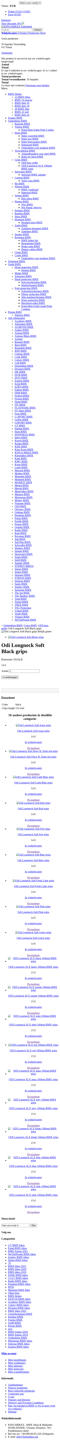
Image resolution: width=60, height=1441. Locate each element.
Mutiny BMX (22, 500)
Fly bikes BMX (23, 410)
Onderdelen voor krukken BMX (38, 147)
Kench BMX (21, 440)
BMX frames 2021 (18, 1251)
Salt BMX (20, 539)
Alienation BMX (23, 324)
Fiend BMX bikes (17, 1248)
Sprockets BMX (23, 171)
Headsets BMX (23, 219)
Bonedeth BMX (23, 348)
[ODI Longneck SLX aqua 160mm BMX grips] (33, 1073)
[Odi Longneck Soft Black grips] (26, 637)
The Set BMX (22, 593)
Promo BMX (15, 312)
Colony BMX (22, 360)
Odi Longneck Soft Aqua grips (33, 730)
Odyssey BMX (23, 509)
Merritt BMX (22, 488)
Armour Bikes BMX (25, 336)
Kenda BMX (21, 443)
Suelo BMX (21, 584)
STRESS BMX (23, 578)
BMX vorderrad (29, 189)
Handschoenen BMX (32, 285)
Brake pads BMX (30, 246)
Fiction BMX (22, 398)
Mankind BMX (23, 479)
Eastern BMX (22, 380)
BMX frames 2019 (18, 1334)
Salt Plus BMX (23, 542)
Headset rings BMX (31, 222)
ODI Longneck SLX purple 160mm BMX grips (33, 995)
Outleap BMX (22, 512)
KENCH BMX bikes (19, 1299)
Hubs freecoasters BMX (34, 141)
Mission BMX (22, 494)
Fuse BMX (20, 413)
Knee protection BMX (33, 300)
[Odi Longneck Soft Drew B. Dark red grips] (33, 751)
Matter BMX (21, 273)
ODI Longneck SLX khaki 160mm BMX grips (33, 1137)
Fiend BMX (21, 401)
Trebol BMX (21, 601)
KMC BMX (21, 461)
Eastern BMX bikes (18, 1346)
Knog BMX (21, 464)
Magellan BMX (23, 476)
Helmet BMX (28, 270)
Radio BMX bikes (17, 1281)
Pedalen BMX (22, 210)
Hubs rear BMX (29, 138)
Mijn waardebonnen (18, 1371)
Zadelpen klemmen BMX (34, 228)
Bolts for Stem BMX (32, 156)
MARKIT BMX (23, 482)
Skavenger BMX (24, 554)
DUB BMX (21, 374)
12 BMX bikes (22, 97)
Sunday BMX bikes (18, 1257)
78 (9, 1263)
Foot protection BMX (26, 288)
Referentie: (7, 659)
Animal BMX (22, 333)
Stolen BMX (21, 572)
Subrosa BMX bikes (19, 1343)
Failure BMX (22, 389)
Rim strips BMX (30, 198)
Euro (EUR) (14, 14)
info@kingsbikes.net (27, 1436)
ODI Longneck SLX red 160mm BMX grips (33, 1050)
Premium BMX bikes (19, 1284)
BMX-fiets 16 (22, 103)
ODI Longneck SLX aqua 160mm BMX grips (33, 1079)
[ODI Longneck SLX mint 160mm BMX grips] (33, 1019)
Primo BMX (21, 518)
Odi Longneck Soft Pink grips (33, 912)
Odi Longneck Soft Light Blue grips (33, 782)
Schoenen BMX (16, 261)
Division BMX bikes (19, 1308)
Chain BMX (21, 252)
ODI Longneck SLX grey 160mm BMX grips (33, 1108)
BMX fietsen (15, 94)
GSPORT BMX (23, 422)
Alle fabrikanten (16, 318)
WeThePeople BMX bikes (22, 1254)
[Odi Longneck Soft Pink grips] (33, 906)
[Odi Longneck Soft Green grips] (33, 932)
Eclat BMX (21, 383)
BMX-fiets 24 (22, 115)
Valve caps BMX (30, 180)
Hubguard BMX (30, 144)
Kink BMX (21, 458)
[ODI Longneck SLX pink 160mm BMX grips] (33, 1189)
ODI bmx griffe (29, 162)
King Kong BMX (24, 449)
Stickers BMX (22, 315)
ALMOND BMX (24, 327)
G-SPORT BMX (24, 416)
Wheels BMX (22, 186)
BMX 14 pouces (23, 100)
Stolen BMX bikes (18, 1260)
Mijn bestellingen (17, 1360)
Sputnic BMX (22, 563)
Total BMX (21, 599)
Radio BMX (21, 530)
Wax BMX (27, 204)
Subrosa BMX (22, 581)
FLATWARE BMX (25, 407)
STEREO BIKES (24, 566)
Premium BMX (23, 515)
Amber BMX (22, 330)
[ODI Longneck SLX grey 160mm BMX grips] (33, 1102)
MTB (11, 1287)
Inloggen (6, 20)
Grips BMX (21, 159)
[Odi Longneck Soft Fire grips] (33, 828)
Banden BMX (22, 213)
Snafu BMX (21, 557)
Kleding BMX (15, 1317)
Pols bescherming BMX (34, 282)
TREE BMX (21, 604)
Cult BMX (20, 362)
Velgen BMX (22, 195)
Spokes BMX (22, 234)
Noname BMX (22, 503)
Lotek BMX (21, 467)
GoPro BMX (21, 419)
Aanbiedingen (15, 1384)
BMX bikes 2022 (17, 1311)
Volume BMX (22, 616)
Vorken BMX (22, 126)
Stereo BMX (21, 569)
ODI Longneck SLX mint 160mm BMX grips (33, 1024)
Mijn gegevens (16, 1368)
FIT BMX (20, 404)
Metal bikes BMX (24, 491)
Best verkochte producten (21, 1390)
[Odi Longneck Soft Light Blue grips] (33, 777)
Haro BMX (21, 431)
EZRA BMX (21, 386)
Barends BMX (22, 123)
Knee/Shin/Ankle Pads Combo (37, 129)
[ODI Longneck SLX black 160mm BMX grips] (33, 961)
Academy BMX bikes (19, 1302)
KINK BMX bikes (18, 1275)
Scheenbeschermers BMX (35, 291)
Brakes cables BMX (32, 249)
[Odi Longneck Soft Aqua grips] (33, 725)
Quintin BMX (22, 527)
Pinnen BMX (22, 201)
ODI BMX (20, 506)
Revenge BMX (23, 536)
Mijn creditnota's (17, 1362)
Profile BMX (21, 521)
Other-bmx (14, 1293)
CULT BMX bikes (18, 1278)
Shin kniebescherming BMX (36, 297)
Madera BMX (22, 473)
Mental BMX (22, 485)
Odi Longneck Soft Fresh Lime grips (33, 886)
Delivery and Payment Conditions (26, 1402)
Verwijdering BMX (25, 150)
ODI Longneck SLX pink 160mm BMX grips (33, 1195)
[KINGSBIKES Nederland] (16, 26)
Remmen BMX (23, 237)
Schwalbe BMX (23, 545)
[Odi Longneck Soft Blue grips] (33, 854)
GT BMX (20, 425)
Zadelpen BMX (29, 231)
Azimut (18, 339)
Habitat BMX (22, 428)
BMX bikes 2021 (17, 1266)
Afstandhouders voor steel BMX (38, 153)
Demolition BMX (24, 365)
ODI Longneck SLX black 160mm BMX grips (33, 966)
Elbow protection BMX (33, 294)
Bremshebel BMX (31, 243)
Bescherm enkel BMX (33, 303)
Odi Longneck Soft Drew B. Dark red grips (33, 756)
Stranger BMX (22, 575)
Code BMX (21, 357)
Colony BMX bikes (18, 1305)
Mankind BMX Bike (19, 1290)
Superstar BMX (23, 590)
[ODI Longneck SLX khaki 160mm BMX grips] (33, 1131)
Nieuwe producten (18, 1387)
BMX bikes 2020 (17, 1269)
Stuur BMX (21, 216)
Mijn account (8, 1353)
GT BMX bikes (16, 1245)
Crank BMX (21, 255)
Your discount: (11, 23)
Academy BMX (23, 321)
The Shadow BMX (25, 596)
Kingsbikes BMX (24, 455)
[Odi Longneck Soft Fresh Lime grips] (33, 880)
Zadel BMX (21, 225)
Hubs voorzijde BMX (32, 135)
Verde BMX (21, 613)
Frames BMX (15, 118)
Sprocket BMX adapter (33, 174)
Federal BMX (22, 395)
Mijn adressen (15, 1365)
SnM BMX (21, 560)
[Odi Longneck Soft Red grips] (33, 802)
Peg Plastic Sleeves (31, 207)
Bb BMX (20, 183)
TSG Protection (23, 607)
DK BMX (20, 371)
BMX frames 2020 (18, 1331)
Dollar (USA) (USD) (19, 11)
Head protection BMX (26, 267)
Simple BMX (22, 551)
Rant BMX (20, 533)
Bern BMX (21, 345)
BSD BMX (21, 351)
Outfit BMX (14, 264)
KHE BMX (21, 446)
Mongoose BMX (24, 497)
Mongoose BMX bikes (20, 1340)
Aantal (4, 671)
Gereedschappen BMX (20, 1314)
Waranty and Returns (19, 1399)
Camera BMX (22, 177)
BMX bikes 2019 (17, 1272)
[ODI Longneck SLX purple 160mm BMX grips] (33, 990)
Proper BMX (21, 524)
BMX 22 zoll (22, 112)
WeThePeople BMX (25, 619)
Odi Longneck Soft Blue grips (33, 860)
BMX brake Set (29, 240)
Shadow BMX (22, 548)
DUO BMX (21, 377)
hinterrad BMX (29, 192)
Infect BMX (21, 437)
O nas (11, 1396)
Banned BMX (22, 342)
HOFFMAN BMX (25, 434)
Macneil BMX (22, 470)
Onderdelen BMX (17, 121)
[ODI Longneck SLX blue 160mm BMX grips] (33, 1160)
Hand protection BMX (26, 279)
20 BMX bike (22, 109)
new (10, 1328)
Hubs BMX (21, 132)
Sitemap (12, 1411)
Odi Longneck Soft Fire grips (33, 834)
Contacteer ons (16, 1393)
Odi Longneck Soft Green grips (33, 938)
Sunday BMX (22, 587)
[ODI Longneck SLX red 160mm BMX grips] (33, 1044)
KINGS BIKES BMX (26, 452)
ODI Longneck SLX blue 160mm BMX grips (33, 1166)
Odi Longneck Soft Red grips (33, 808)
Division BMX (22, 368)
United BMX (22, 610)
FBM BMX (21, 392)
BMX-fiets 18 (22, 106)
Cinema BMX (22, 354)
